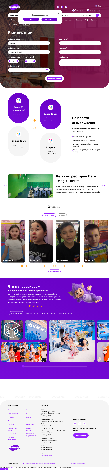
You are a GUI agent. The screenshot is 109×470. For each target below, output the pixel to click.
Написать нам (81, 435)
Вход (99, 6)
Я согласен (4, 469)
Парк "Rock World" (32, 313)
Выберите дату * (14, 66)
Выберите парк (13, 48)
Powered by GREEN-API (78, 463)
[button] (103, 186)
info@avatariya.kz (46, 455)
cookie (12, 467)
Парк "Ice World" (16, 313)
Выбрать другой (49, 19)
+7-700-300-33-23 (46, 448)
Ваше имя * (63, 39)
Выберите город (14, 39)
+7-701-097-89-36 (46, 450)
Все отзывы (54, 271)
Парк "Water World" (65, 313)
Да (31, 19)
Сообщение (63, 57)
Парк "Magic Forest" (48, 313)
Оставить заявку (54, 78)
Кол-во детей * (29, 57)
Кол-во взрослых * (14, 57)
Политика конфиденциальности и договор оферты (39, 463)
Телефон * (63, 48)
